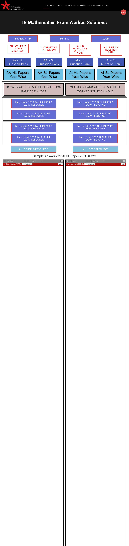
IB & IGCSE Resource (95, 5)
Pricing (83, 5)
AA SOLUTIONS (55, 5)
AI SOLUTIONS (71, 5)
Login (107, 5)
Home (46, 5)
